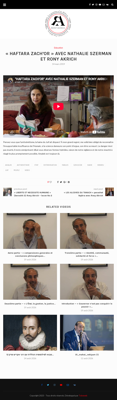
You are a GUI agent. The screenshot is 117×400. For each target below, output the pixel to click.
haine (89, 165)
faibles (65, 165)
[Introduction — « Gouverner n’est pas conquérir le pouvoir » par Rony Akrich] (87, 282)
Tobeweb (83, 395)
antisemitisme (23, 165)
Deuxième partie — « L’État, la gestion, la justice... (30, 303)
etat (36, 165)
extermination (50, 165)
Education (58, 48)
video (27, 170)
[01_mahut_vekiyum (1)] (87, 333)
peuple (17, 170)
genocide (77, 165)
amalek (8, 165)
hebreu (100, 165)
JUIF (7, 170)
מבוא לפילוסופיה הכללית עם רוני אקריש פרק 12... (30, 354)
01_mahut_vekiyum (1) (87, 354)
